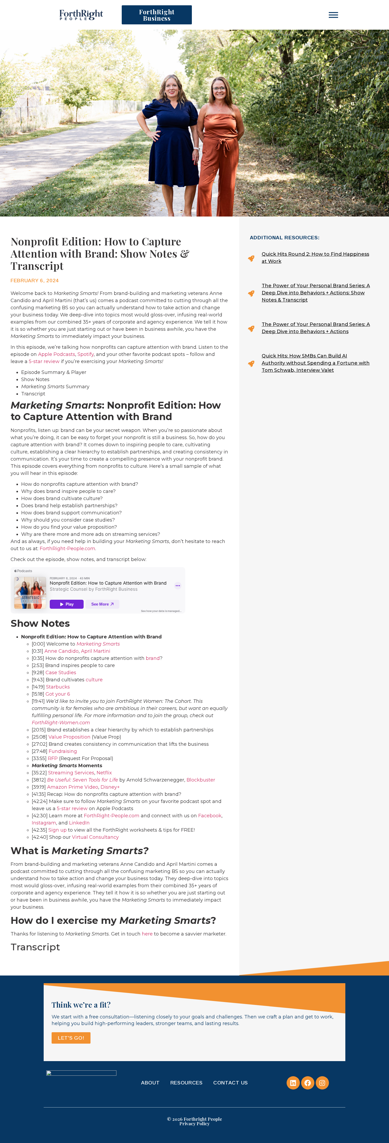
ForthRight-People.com (67, 548)
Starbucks (58, 687)
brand (153, 658)
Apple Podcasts (56, 354)
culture (94, 680)
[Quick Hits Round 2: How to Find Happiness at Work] (311, 258)
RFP (53, 758)
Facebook (209, 816)
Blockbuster (201, 780)
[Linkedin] (293, 1082)
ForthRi (40, 723)
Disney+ (110, 787)
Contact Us (230, 1082)
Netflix (104, 773)
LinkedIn (79, 823)
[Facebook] (307, 1082)
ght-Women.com (69, 723)
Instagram (44, 823)
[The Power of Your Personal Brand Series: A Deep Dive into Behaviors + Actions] (311, 329)
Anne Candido (61, 651)
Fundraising (63, 751)
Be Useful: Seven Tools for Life (82, 780)
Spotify (86, 354)
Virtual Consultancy (95, 837)
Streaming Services (71, 773)
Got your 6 (58, 694)
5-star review (44, 361)
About (150, 1082)
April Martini (95, 651)
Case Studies (61, 673)
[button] (333, 15)
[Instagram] (322, 1082)
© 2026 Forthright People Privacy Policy (194, 1121)
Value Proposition (69, 737)
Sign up (57, 830)
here (147, 934)
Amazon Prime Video (72, 787)
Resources (186, 1082)
